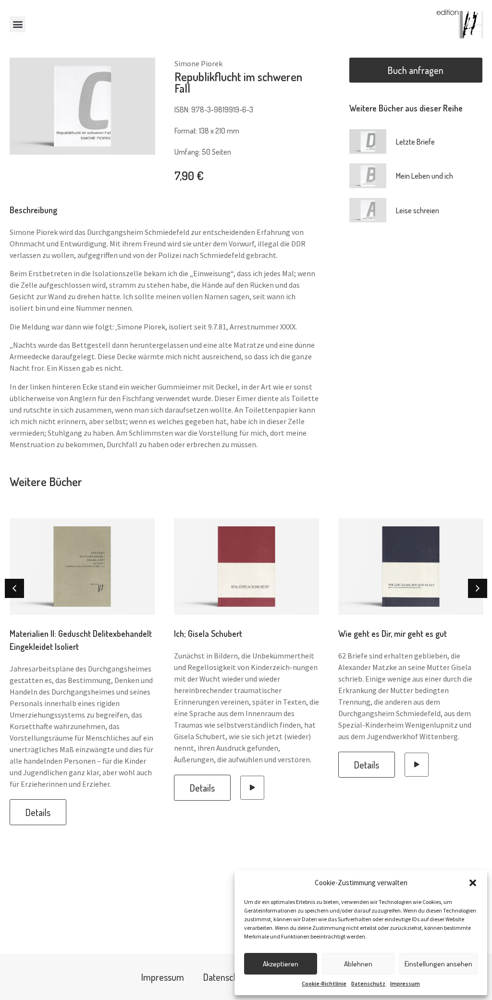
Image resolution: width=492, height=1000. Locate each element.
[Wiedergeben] (252, 787)
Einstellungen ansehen (438, 963)
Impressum (405, 983)
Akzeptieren (280, 963)
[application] (252, 787)
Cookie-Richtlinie (324, 983)
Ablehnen (358, 963)
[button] (473, 883)
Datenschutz (368, 983)
